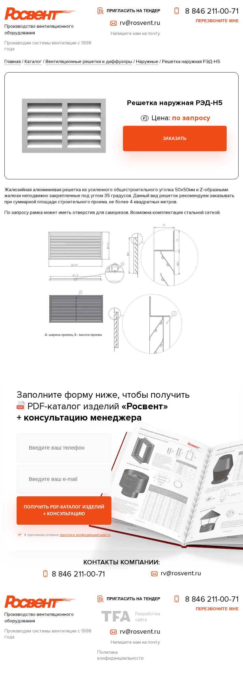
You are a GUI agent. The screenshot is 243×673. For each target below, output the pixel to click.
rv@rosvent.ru (140, 23)
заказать (174, 138)
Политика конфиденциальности (120, 655)
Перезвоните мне (217, 20)
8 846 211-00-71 (211, 11)
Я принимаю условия (67, 535)
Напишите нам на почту (135, 33)
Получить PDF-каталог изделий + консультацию (64, 510)
